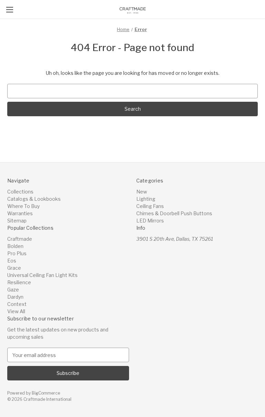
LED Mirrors (150, 221)
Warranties (20, 213)
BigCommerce (46, 393)
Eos (11, 261)
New (141, 192)
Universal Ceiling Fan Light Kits (42, 275)
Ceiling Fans (150, 206)
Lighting (145, 199)
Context (17, 304)
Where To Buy (23, 206)
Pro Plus (17, 253)
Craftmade (19, 239)
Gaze (13, 289)
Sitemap (17, 221)
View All (16, 311)
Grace (14, 268)
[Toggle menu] (9, 9)
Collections (20, 192)
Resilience (19, 282)
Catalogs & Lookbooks (34, 199)
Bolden (15, 246)
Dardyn (15, 297)
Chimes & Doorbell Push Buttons (174, 213)
